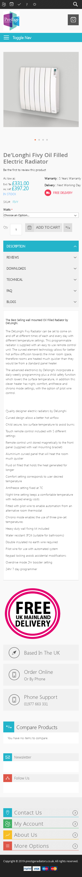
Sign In (34, 4)
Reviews (13, 257)
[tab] (41, 246)
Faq (27, 4)
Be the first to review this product (24, 170)
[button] (35, 140)
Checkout (19, 4)
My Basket (11, 4)
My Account (4, 4)
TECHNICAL (15, 279)
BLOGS (11, 301)
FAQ (9, 290)
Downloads (16, 268)
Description (16, 246)
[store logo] (11, 21)
